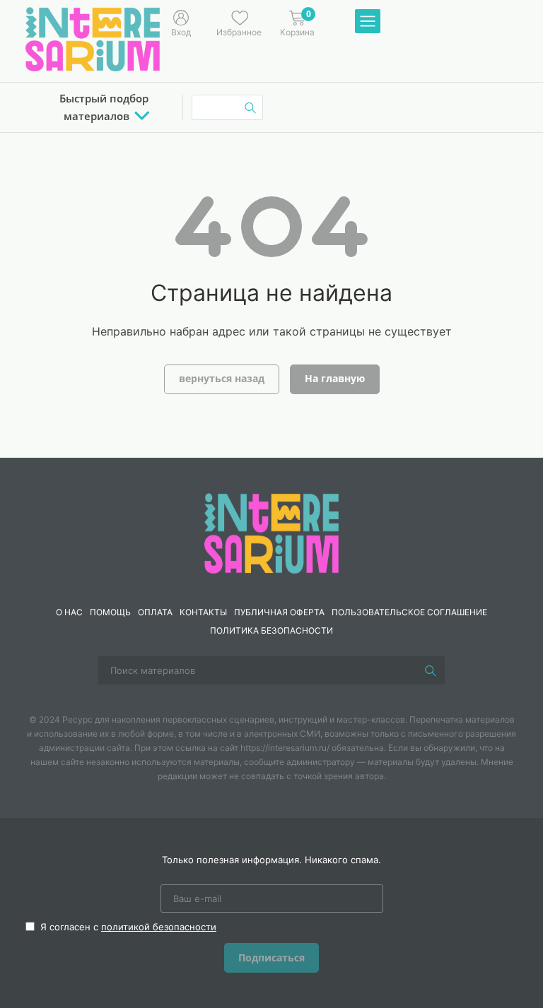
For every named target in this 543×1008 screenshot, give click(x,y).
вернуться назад (221, 378)
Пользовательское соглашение (409, 612)
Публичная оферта (279, 612)
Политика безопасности (271, 630)
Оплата (155, 612)
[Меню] (367, 22)
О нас (69, 612)
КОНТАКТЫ (203, 612)
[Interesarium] (271, 532)
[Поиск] (430, 670)
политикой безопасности (158, 926)
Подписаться (271, 957)
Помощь (110, 612)
